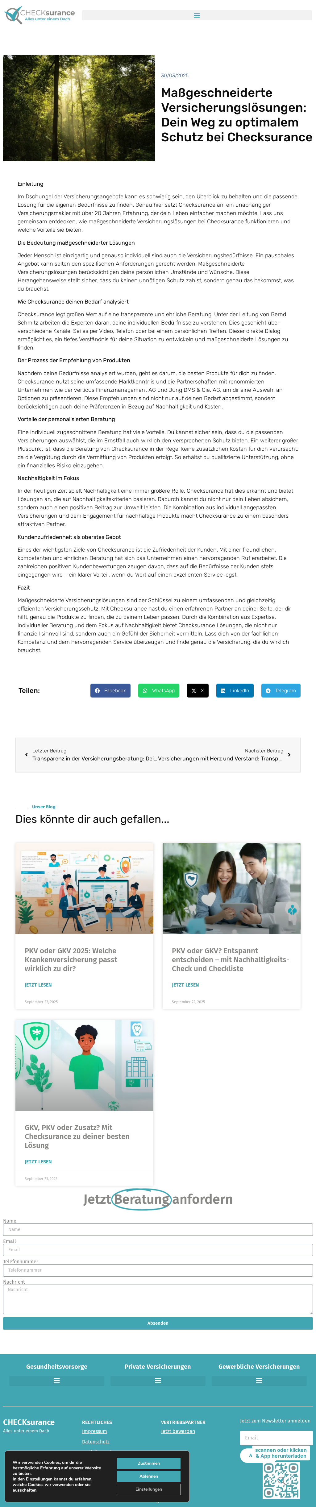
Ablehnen (148, 1476)
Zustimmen (149, 1463)
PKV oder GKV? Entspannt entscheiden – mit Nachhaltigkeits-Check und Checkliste (230, 959)
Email (9, 1241)
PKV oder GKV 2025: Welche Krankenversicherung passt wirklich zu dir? (71, 959)
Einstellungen (39, 1479)
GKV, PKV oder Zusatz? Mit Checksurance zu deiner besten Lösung (77, 1136)
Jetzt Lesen (38, 985)
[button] (197, 15)
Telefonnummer (20, 1261)
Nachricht (14, 1282)
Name (9, 1221)
